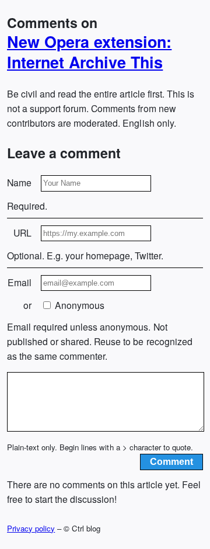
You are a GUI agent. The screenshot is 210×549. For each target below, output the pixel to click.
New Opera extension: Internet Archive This (89, 52)
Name (19, 182)
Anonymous (78, 305)
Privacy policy (31, 528)
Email (20, 282)
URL (22, 232)
